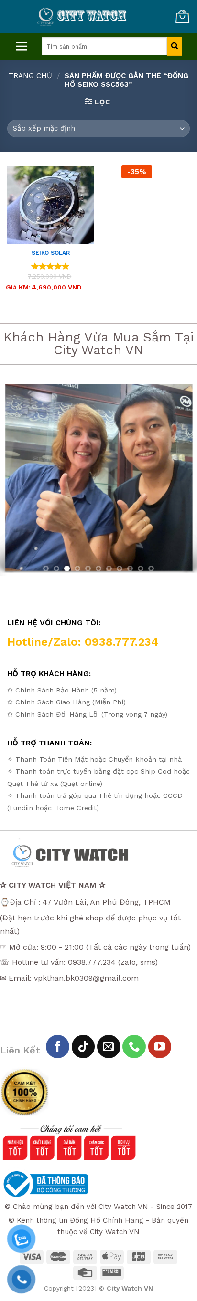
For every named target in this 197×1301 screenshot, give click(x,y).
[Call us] (134, 1046)
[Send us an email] (108, 1046)
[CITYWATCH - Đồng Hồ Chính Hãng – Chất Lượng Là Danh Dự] (83, 16)
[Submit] (174, 46)
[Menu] (22, 46)
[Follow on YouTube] (160, 1046)
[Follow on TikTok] (83, 1046)
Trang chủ (30, 76)
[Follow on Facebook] (57, 1046)
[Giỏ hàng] (182, 17)
